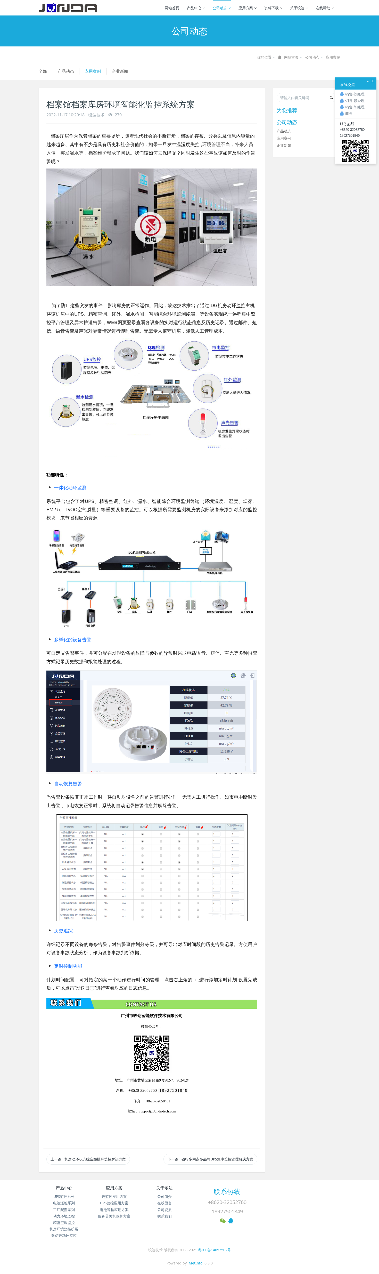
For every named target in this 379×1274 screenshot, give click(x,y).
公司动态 (220, 7)
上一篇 (88, 1159)
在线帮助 (323, 7)
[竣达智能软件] (68, 7)
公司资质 (164, 1209)
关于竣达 (297, 7)
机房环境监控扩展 (64, 1229)
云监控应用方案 (114, 1196)
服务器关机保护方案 (114, 1216)
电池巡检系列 (64, 1202)
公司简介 (164, 1196)
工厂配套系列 (64, 1209)
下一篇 (210, 1159)
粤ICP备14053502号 (214, 1249)
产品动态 (65, 71)
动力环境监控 (64, 1216)
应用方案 (245, 7)
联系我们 (164, 1216)
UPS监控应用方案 (114, 1202)
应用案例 (333, 57)
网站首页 (172, 7)
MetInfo (195, 1263)
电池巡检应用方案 (114, 1209)
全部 (43, 71)
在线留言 (164, 1202)
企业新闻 (120, 71)
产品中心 (194, 7)
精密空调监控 (64, 1222)
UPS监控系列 (64, 1196)
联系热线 (227, 1191)
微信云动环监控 (64, 1235)
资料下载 (271, 7)
